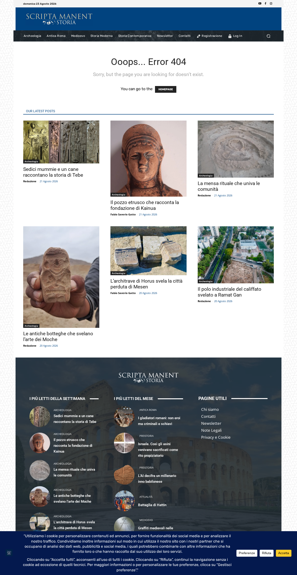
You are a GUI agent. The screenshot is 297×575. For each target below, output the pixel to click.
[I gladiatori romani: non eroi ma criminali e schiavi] (124, 416)
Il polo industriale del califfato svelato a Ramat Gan (229, 292)
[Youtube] (260, 3)
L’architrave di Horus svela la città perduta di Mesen (146, 284)
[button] (268, 36)
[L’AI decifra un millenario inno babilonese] (124, 474)
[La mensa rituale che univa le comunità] (39, 470)
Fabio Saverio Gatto (123, 214)
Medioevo (146, 520)
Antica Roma (148, 410)
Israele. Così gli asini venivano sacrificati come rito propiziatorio (158, 450)
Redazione (29, 181)
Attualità (145, 496)
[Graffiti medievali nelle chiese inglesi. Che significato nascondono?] (124, 527)
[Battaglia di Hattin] (124, 500)
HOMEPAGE (165, 89)
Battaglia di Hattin (152, 505)
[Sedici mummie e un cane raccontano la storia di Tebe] (39, 416)
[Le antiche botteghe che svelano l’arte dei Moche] (39, 496)
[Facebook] (265, 3)
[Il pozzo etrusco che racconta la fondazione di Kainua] (39, 443)
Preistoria (146, 436)
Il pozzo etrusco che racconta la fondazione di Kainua (144, 205)
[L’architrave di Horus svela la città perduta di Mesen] (39, 523)
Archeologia (31, 161)
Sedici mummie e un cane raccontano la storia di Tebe (53, 172)
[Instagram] (271, 3)
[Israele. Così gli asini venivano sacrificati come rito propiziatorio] (124, 443)
